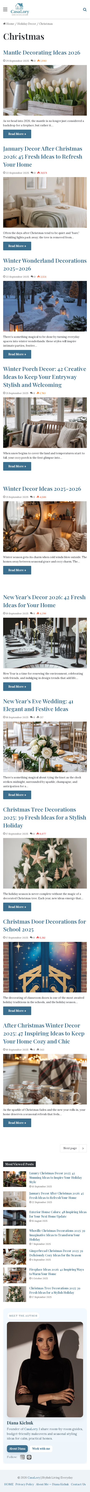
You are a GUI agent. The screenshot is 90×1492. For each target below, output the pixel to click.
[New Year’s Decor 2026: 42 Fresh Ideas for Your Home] (45, 643)
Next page (70, 1148)
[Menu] (5, 11)
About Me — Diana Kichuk (52, 1484)
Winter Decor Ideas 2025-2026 (42, 488)
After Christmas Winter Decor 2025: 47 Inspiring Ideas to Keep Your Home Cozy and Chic (44, 1033)
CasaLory (30, 1429)
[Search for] (85, 11)
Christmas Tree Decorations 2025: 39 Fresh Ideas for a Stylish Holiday (44, 817)
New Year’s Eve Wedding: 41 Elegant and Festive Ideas (38, 705)
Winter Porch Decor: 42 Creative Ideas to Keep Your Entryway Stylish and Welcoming (44, 376)
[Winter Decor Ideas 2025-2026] (45, 526)
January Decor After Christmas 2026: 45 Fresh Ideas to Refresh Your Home (42, 156)
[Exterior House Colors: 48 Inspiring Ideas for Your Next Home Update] (14, 1218)
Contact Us (78, 1484)
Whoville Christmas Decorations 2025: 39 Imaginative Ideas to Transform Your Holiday (57, 1235)
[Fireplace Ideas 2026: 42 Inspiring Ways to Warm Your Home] (14, 1275)
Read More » (17, 134)
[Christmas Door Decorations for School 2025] (45, 967)
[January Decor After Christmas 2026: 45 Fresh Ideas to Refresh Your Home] (45, 202)
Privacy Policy (24, 1484)
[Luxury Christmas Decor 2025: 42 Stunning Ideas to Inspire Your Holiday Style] (14, 1179)
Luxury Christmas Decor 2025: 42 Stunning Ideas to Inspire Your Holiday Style (55, 1177)
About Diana (17, 1448)
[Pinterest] (29, 1457)
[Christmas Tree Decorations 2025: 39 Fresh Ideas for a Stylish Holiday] (45, 863)
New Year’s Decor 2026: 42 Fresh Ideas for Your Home (44, 601)
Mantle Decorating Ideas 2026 (41, 52)
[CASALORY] (19, 9)
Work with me (41, 1448)
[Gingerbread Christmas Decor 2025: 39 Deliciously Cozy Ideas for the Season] (14, 1257)
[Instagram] (22, 1457)
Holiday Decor (26, 24)
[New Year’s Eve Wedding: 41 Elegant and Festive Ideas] (45, 747)
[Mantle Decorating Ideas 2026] (45, 90)
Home (10, 24)
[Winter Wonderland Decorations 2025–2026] (45, 306)
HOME (8, 1484)
